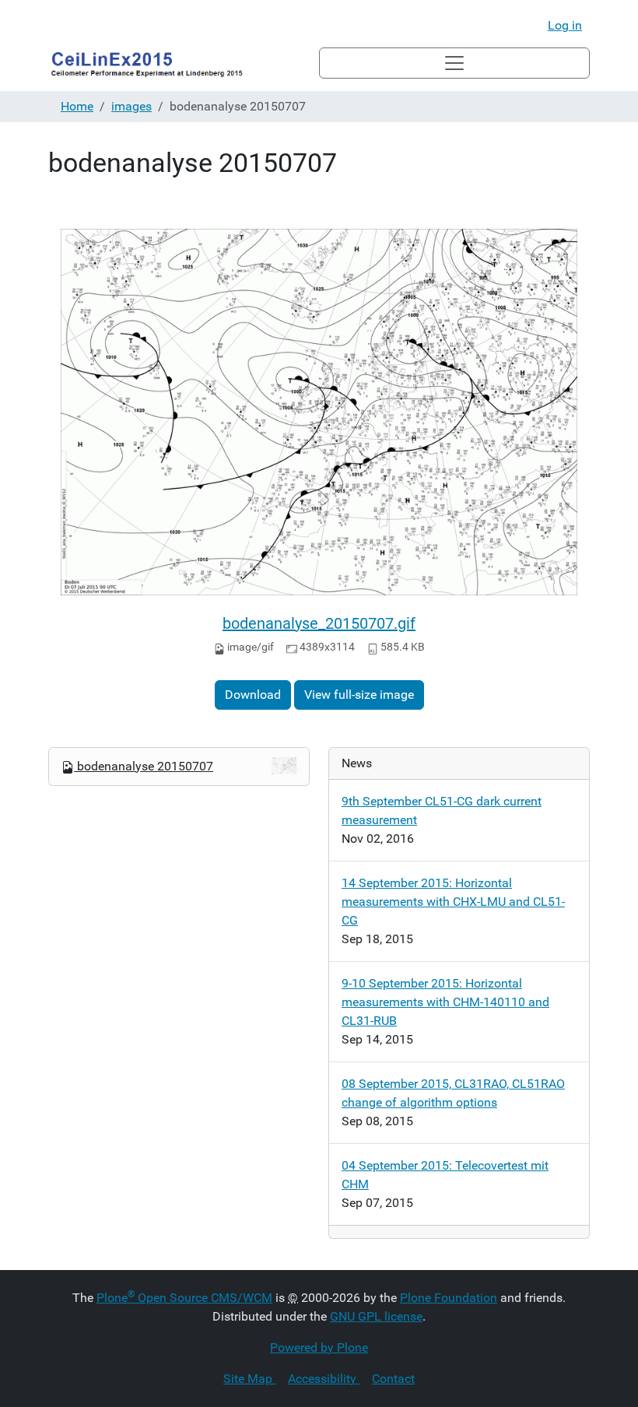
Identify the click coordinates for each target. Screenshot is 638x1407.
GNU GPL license (376, 1316)
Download (253, 694)
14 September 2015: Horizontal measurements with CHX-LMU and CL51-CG (453, 901)
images (131, 106)
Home (77, 106)
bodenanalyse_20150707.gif (319, 623)
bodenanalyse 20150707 (145, 766)
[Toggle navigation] (454, 63)
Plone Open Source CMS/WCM (184, 1297)
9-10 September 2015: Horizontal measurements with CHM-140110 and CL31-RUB (445, 1002)
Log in (565, 25)
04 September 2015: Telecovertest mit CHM (445, 1174)
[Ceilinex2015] (183, 62)
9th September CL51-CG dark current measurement (442, 810)
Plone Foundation (448, 1297)
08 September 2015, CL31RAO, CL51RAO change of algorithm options (453, 1093)
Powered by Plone (319, 1347)
